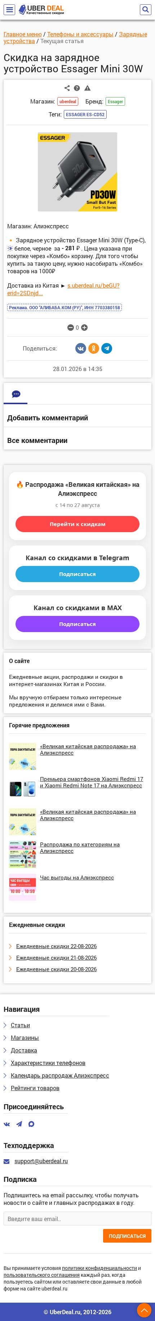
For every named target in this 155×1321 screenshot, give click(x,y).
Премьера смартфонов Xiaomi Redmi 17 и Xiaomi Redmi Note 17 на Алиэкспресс (91, 782)
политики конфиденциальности (99, 1268)
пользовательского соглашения (42, 1275)
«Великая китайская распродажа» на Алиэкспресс (88, 749)
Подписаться (77, 573)
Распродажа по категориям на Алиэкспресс (80, 847)
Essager (115, 101)
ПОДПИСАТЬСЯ (127, 1236)
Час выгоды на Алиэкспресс (77, 877)
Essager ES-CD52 (85, 114)
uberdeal (67, 101)
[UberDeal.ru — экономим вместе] (41, 10)
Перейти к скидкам (78, 523)
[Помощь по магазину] (77, 87)
